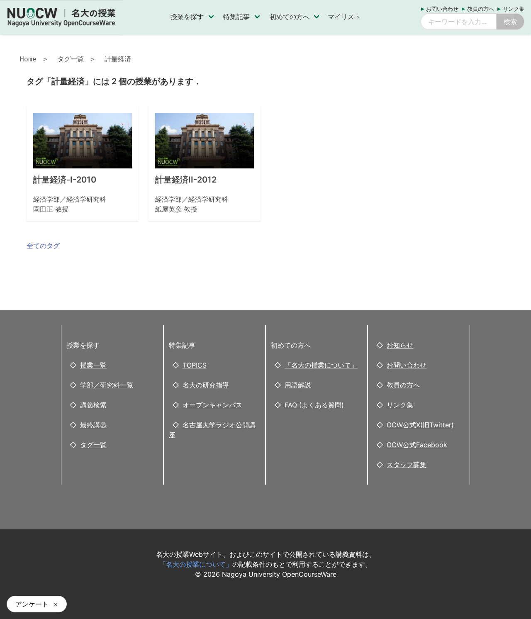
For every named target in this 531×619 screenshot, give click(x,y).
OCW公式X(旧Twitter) (420, 425)
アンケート (32, 604)
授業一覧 (93, 365)
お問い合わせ (442, 9)
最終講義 (93, 425)
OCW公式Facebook (417, 445)
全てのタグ (43, 245)
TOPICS (195, 365)
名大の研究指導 (206, 385)
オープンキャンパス (212, 405)
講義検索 (93, 405)
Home (28, 59)
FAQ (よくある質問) (314, 405)
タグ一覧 (70, 59)
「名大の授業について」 (321, 365)
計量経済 (118, 59)
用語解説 (298, 385)
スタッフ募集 (406, 465)
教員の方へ (480, 9)
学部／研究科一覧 (106, 385)
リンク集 (513, 9)
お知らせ (400, 345)
